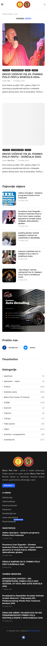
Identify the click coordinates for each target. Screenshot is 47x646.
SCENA (28, 70)
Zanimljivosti (24, 440)
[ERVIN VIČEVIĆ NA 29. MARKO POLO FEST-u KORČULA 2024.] (23, 44)
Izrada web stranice (10, 517)
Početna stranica (7, 14)
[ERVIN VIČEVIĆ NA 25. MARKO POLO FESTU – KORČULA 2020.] (23, 124)
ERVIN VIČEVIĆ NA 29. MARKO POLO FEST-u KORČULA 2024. (22, 76)
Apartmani (24, 376)
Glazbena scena (17, 70)
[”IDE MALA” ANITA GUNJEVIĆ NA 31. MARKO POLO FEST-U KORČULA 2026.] (9, 275)
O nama (6, 493)
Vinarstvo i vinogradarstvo (24, 434)
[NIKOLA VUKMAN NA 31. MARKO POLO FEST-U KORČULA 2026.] (9, 257)
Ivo (9, 81)
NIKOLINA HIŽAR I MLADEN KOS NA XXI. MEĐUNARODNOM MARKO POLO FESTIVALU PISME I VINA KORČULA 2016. (22, 615)
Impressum (6, 509)
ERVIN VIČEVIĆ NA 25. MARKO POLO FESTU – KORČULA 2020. (22, 155)
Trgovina (24, 413)
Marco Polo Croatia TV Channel (24, 397)
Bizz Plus (11, 160)
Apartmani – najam (24, 381)
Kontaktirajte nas (9, 513)
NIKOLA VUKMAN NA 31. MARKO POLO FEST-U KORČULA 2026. (29, 253)
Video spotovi (24, 424)
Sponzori (24, 408)
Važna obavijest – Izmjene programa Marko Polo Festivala (30, 195)
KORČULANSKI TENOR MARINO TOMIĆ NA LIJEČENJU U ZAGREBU (29, 235)
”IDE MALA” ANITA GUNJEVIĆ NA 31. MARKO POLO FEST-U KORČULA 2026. (30, 273)
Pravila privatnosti (9, 505)
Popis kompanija (9, 521)
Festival (6, 70)
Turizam (24, 418)
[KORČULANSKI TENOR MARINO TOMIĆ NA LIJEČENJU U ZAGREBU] (9, 239)
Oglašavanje (7, 497)
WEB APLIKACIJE (34, 631)
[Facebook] (23, 637)
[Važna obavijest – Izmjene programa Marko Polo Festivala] (9, 198)
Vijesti (35, 70)
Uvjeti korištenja (8, 501)
